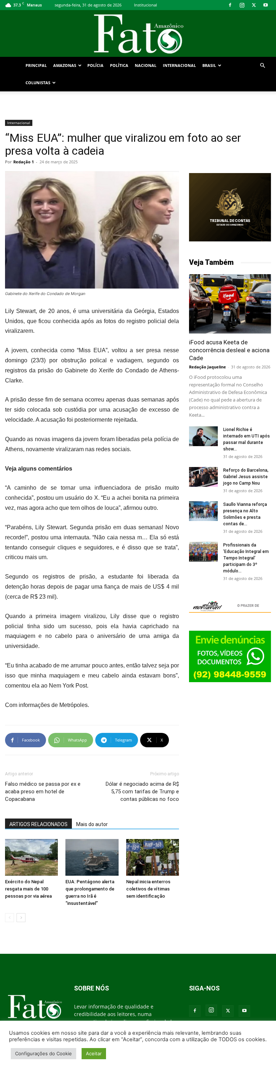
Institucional (145, 5)
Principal (36, 65)
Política (119, 65)
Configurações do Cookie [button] (43, 1053)
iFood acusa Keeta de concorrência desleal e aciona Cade (229, 350)
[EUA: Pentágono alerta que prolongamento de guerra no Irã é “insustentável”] (91, 857)
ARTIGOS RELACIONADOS (38, 824)
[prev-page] (9, 917)
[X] (253, 5)
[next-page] (21, 917)
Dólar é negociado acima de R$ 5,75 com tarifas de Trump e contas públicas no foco (142, 791)
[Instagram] (241, 5)
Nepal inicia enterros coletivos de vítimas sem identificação (148, 889)
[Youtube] (265, 5)
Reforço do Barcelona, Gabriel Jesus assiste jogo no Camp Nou (245, 477)
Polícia (95, 65)
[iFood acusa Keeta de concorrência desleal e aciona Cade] (230, 304)
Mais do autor (92, 824)
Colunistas (38, 82)
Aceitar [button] (94, 1053)
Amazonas (64, 65)
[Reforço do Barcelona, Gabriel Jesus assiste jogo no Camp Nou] (203, 477)
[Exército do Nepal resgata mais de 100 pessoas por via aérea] (31, 857)
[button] (262, 65)
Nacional (145, 65)
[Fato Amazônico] (138, 34)
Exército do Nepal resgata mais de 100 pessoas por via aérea (28, 889)
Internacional (179, 65)
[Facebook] (230, 5)
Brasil (209, 65)
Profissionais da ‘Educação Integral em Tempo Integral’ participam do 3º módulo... (246, 558)
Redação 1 (23, 161)
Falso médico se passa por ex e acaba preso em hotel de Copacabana (42, 791)
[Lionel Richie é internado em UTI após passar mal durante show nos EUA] (203, 436)
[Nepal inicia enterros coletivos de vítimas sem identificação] (152, 857)
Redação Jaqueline (207, 366)
